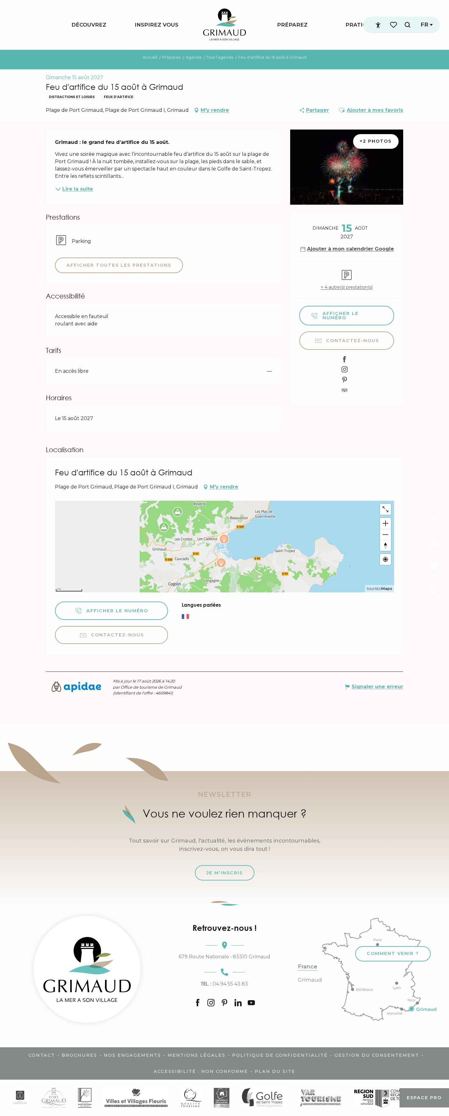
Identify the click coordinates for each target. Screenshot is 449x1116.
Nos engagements (132, 1055)
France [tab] (307, 966)
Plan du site (275, 1071)
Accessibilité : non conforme (201, 1071)
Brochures (79, 1055)
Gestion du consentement (376, 1055)
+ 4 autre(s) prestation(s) (347, 287)
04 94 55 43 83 (224, 984)
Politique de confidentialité (280, 1055)
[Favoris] (394, 25)
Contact (41, 1055)
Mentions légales (196, 1055)
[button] (407, 25)
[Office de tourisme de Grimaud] (87, 969)
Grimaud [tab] (310, 979)
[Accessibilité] (378, 25)
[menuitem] (89, 25)
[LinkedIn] (238, 1003)
